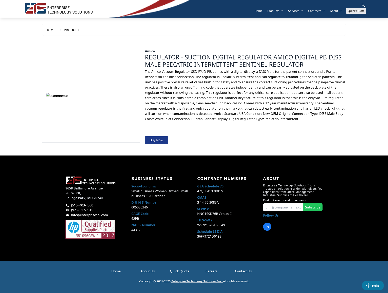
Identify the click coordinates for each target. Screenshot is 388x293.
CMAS (201, 197)
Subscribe (312, 207)
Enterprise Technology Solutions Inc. (197, 281)
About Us (148, 271)
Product (71, 30)
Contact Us (243, 271)
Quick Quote (356, 11)
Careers (211, 271)
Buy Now (156, 140)
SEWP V (203, 209)
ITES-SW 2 (204, 220)
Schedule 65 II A (209, 231)
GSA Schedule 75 (210, 186)
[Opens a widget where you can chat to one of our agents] (373, 286)
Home (259, 11)
